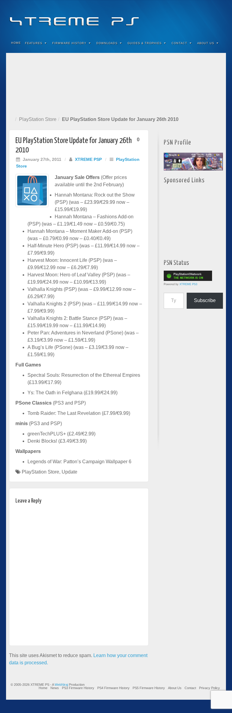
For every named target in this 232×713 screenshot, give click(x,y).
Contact (179, 43)
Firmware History (69, 43)
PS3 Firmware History (78, 688)
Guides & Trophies (144, 43)
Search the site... (217, 43)
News (54, 688)
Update (69, 471)
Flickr (193, 17)
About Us (205, 43)
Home (16, 42)
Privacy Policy (209, 688)
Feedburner (184, 17)
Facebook (176, 17)
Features (33, 43)
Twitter (201, 17)
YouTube (209, 17)
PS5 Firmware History (149, 688)
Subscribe (205, 300)
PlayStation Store (37, 119)
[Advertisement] (116, 83)
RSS (217, 17)
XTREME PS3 (188, 284)
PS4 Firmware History (113, 688)
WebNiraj (61, 684)
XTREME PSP (88, 159)
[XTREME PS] (116, 17)
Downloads (107, 43)
